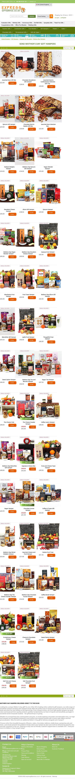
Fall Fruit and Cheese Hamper (9, 682)
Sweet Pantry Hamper (48, 637)
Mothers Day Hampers (39, 39)
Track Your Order (42, 757)
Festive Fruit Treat (47, 552)
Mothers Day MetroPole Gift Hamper (9, 467)
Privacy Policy (25, 751)
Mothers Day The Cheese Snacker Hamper (8, 595)
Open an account (26, 759)
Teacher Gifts (6, 29)
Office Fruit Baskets (20, 25)
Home (56, 4)
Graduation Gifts (6, 22)
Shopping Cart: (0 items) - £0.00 (63, 15)
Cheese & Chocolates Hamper (28, 638)
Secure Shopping (42, 746)
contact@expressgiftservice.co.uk (12, 748)
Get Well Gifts (38, 22)
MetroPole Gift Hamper (9, 337)
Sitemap (23, 755)
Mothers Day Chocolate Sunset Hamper (29, 595)
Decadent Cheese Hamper (9, 210)
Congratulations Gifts (7, 25)
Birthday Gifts (16, 22)
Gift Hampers (45, 29)
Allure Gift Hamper (28, 209)
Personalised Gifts (21, 32)
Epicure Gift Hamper (9, 124)
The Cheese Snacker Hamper (29, 423)
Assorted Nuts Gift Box (9, 80)
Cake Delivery (25, 757)
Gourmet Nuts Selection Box (48, 125)
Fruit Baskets (32, 29)
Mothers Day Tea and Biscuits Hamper (28, 380)
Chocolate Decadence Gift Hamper (28, 81)
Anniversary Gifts (27, 22)
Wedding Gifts (32, 25)
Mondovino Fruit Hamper (9, 295)
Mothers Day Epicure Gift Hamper (28, 167)
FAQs (23, 749)
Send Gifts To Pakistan (43, 759)
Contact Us (5, 766)
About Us (54, 746)
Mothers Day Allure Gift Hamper (48, 295)
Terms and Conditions (27, 753)
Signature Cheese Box (28, 466)
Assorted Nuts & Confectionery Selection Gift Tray (48, 81)
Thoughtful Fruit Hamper (48, 338)
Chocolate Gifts (7, 32)
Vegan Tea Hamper (48, 379)
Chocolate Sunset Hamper (29, 509)
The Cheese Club (9, 422)
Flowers (55, 29)
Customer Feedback (58, 749)
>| (6, 48)
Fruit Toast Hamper (28, 294)
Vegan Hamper (9, 508)
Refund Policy (41, 749)
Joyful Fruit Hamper (28, 337)
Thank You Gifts (58, 22)
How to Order (40, 753)
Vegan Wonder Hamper (48, 167)
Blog (65, 4)
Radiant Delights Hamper (9, 167)
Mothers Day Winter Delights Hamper (9, 553)
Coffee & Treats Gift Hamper (48, 509)
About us (60, 4)
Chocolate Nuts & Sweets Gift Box (28, 125)
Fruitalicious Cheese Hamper (9, 638)
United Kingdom (5, 39)
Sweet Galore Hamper (9, 379)
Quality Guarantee (42, 751)
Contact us (70, 4)
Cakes (63, 29)
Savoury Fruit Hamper (48, 252)
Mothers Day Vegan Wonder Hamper (9, 253)
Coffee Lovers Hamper (48, 422)
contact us (32, 1)
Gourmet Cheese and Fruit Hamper (28, 553)
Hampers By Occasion (26, 39)
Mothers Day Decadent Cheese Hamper (29, 253)
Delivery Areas (41, 755)
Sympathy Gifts (48, 22)
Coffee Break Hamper (47, 595)
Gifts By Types (35, 32)
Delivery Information (27, 746)
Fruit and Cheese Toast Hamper (48, 467)
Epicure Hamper (48, 209)
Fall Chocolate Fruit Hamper (29, 682)
